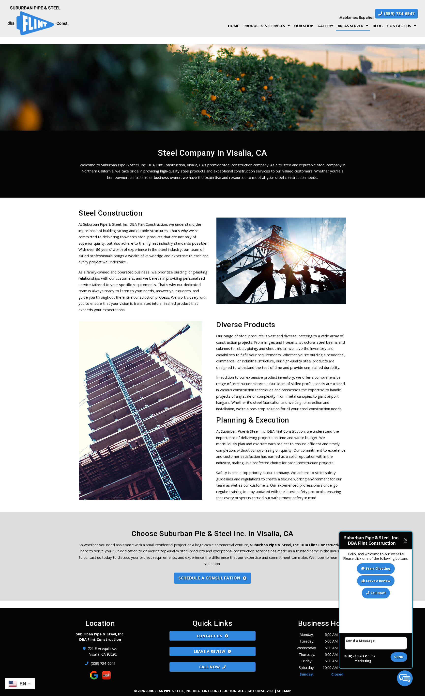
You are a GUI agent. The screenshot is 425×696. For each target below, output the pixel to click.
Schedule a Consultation (209, 578)
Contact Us (399, 25)
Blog (378, 25)
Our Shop (303, 25)
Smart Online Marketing (365, 658)
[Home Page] (73, 20)
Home (233, 25)
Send (399, 657)
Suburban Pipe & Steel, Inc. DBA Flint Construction (296, 544)
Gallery (325, 25)
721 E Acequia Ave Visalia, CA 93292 (103, 651)
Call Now (209, 666)
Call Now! (378, 593)
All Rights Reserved (255, 691)
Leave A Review (209, 651)
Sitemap (284, 691)
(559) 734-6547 (399, 13)
